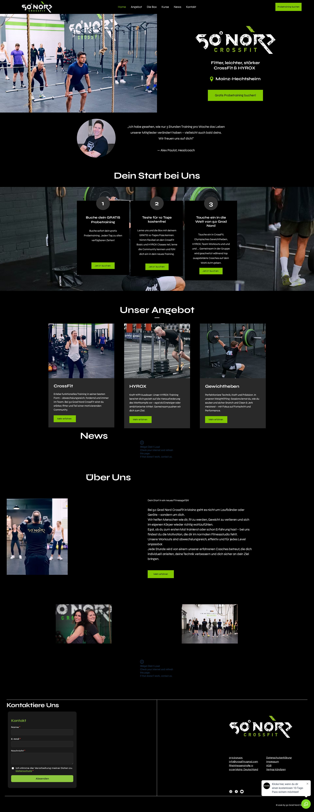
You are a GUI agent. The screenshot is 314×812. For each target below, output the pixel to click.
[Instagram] (231, 791)
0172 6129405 (236, 757)
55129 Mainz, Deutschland (243, 769)
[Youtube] (242, 791)
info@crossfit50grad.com (243, 761)
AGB (268, 765)
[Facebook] (236, 791)
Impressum (272, 761)
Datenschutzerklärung (279, 757)
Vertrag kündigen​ (276, 769)
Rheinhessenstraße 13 (241, 765)
